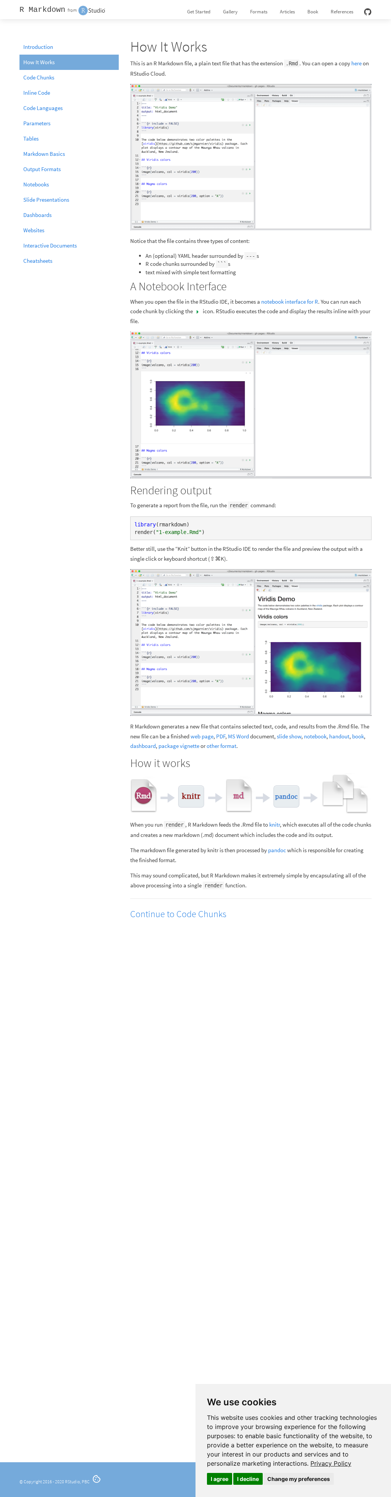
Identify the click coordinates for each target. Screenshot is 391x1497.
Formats (258, 11)
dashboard (143, 745)
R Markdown (42, 9)
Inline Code (36, 92)
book (358, 736)
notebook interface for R (289, 301)
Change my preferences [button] (298, 1479)
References (342, 11)
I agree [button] (219, 1479)
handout (339, 736)
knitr (274, 824)
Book (312, 11)
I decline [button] (248, 1479)
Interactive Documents (50, 245)
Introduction (38, 46)
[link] (330, 1463)
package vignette (178, 745)
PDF (220, 736)
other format (221, 745)
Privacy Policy (330, 1463)
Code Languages (43, 108)
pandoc (277, 850)
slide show (289, 736)
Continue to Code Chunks (178, 914)
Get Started (198, 11)
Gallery (230, 11)
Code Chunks (38, 77)
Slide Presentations (46, 199)
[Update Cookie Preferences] (96, 1481)
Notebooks (36, 184)
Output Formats (42, 169)
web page (202, 736)
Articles (287, 11)
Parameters (36, 123)
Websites (33, 230)
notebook (315, 736)
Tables (31, 138)
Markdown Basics (44, 153)
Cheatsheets (37, 260)
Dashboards (37, 214)
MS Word (238, 736)
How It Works (39, 62)
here (356, 63)
